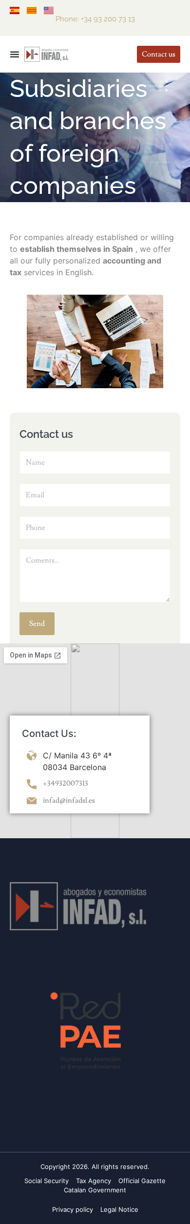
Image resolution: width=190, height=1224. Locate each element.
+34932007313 (65, 783)
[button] (14, 54)
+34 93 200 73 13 (108, 19)
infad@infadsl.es (69, 800)
